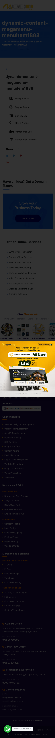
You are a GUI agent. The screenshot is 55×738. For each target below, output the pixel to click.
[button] (51, 345)
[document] (27, 369)
